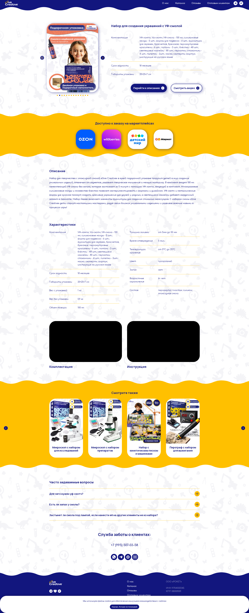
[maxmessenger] (128, 557)
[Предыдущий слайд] (6, 428)
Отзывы (196, 3)
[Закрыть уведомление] (247, 597)
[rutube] (241, 3)
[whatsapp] (114, 557)
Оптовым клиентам (218, 3)
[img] (85, 139)
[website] (135, 557)
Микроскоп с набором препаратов (105, 449)
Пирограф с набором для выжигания (183, 449)
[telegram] (235, 3)
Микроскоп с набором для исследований (66, 449)
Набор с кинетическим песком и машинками (144, 450)
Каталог (180, 3)
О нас (165, 3)
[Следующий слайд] (243, 428)
